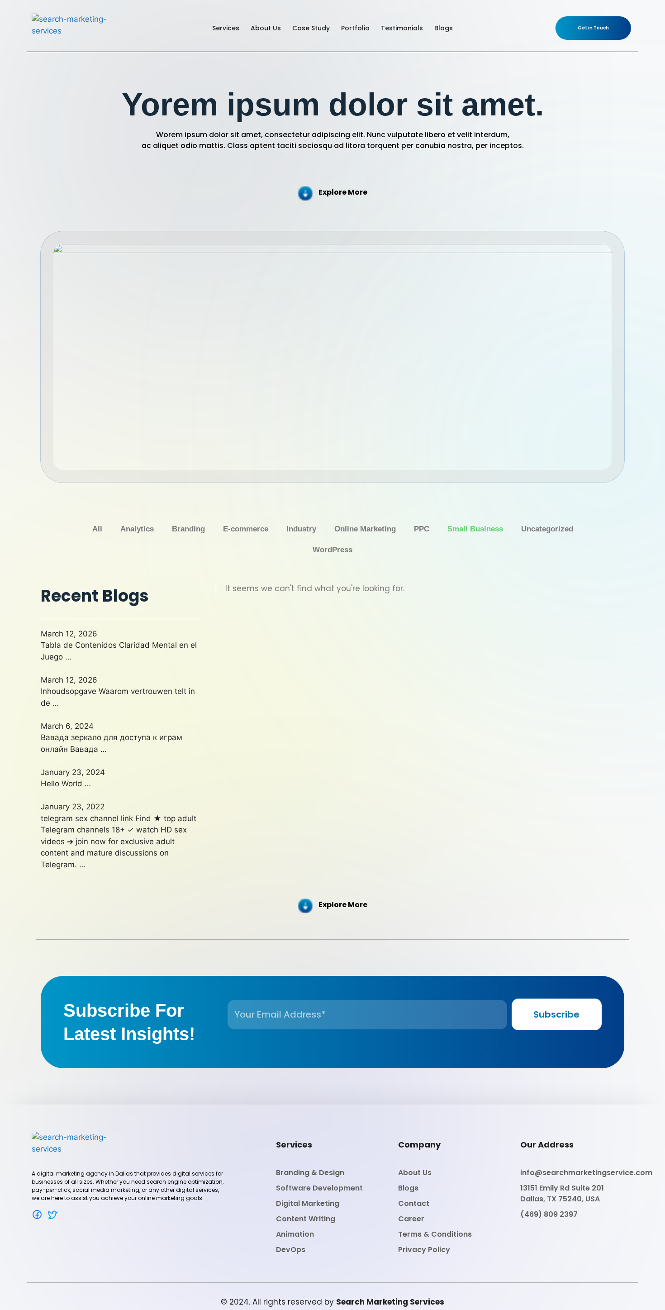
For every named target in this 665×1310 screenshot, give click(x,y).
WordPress (332, 549)
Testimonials (402, 28)
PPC (421, 529)
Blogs (443, 28)
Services (225, 28)
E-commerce (245, 529)
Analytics (137, 529)
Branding (188, 529)
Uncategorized (547, 529)
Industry (301, 529)
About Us (266, 28)
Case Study (311, 28)
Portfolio (355, 28)
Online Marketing (365, 529)
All (97, 529)
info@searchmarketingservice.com (586, 1172)
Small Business (475, 529)
